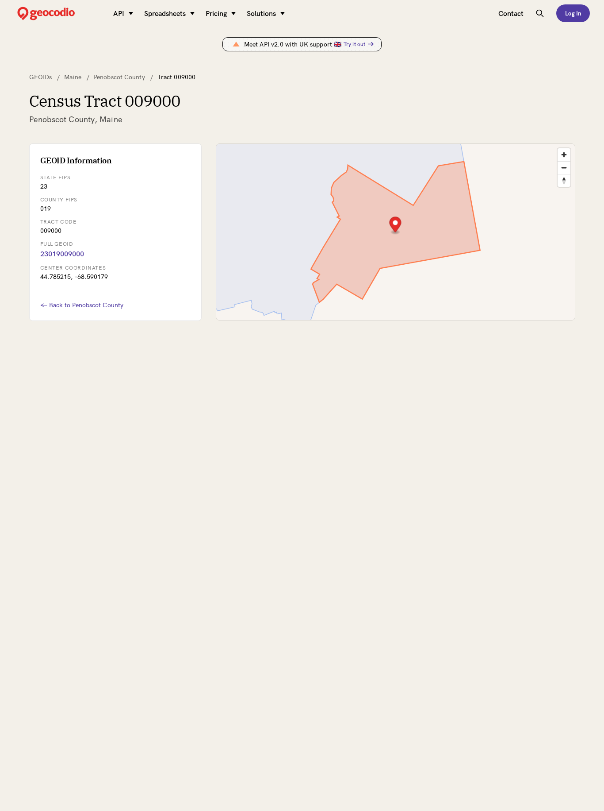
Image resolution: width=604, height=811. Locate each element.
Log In (573, 13)
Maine (72, 77)
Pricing (216, 13)
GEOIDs (40, 77)
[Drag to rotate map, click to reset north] (564, 180)
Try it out (354, 44)
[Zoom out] (564, 167)
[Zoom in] (564, 154)
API (118, 13)
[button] (395, 225)
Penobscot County (119, 77)
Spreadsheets (165, 13)
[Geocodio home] (59, 13)
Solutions (261, 13)
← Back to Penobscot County (82, 305)
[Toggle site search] (540, 13)
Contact (511, 13)
